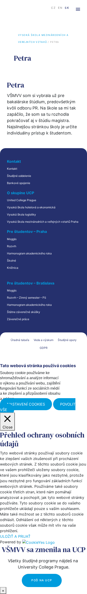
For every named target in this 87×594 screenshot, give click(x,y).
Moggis (11, 239)
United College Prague (21, 200)
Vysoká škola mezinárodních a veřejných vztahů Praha (42, 221)
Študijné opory (67, 340)
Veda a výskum (43, 340)
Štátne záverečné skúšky (23, 312)
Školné (11, 260)
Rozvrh (11, 246)
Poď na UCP (41, 580)
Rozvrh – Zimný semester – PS (26, 297)
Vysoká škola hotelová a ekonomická (31, 207)
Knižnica (12, 267)
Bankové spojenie (18, 183)
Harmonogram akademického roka (29, 253)
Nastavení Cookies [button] (26, 404)
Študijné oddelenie (19, 176)
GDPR (44, 348)
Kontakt (12, 168)
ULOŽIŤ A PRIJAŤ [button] (15, 536)
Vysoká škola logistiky (21, 214)
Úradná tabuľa (20, 340)
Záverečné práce (18, 319)
